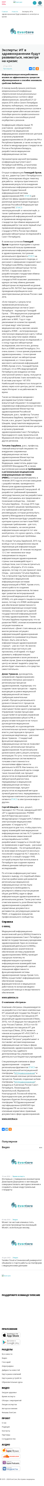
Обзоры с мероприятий (11, 1400)
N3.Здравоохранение (24, 1073)
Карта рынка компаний (11, 1374)
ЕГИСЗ (28, 196)
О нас (4, 1423)
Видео (15, 1220)
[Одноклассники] (37, 68)
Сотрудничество (9, 1439)
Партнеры (6, 1435)
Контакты (6, 1431)
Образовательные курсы (12, 1382)
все (40, 1147)
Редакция (6, 1427)
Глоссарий (6, 1362)
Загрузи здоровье (9, 1392)
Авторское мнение (9, 1408)
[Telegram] (33, 68)
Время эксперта (19, 1176)
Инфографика (7, 1366)
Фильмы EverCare (9, 1412)
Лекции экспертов (9, 1404)
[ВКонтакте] (30, 68)
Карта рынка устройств (11, 1378)
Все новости (7, 1354)
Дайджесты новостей (11, 1370)
